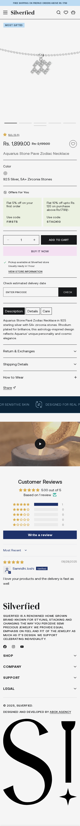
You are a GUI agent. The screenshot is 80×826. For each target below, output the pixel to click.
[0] (73, 12)
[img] (13, 562)
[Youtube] (22, 646)
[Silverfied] (22, 12)
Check (67, 292)
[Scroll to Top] (72, 803)
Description (14, 311)
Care (46, 311)
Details (33, 311)
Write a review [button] (40, 535)
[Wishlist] (66, 12)
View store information (25, 271)
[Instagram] (13, 646)
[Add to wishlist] (73, 144)
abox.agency (60, 711)
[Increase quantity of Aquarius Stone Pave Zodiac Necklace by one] (34, 239)
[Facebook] (5, 646)
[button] (5, 134)
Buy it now (40, 251)
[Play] (40, 444)
